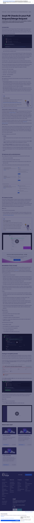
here (23, 520)
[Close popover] (32, 517)
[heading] (26, 517)
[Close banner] (32, 2)
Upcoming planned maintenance (9, 1)
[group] (27, 520)
